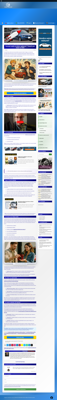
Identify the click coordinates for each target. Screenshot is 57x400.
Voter (39, 60)
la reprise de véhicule (18, 100)
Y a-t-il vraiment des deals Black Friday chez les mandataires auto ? (45, 67)
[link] (2, 23)
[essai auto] (45, 156)
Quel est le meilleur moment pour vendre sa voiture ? (16, 332)
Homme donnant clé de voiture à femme (21, 263)
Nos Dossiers (41, 144)
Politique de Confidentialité (18, 397)
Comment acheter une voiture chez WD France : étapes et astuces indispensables (44, 110)
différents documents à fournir (30, 134)
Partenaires (9, 397)
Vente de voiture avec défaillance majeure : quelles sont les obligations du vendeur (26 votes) (44, 183)
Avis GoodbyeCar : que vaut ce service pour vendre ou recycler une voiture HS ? (45, 70)
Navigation (5, 397)
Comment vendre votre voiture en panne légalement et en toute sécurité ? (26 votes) (44, 179)
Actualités (40, 116)
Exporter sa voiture (42, 218)
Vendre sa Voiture (41, 219)
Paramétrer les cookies (31, 397)
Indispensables (41, 138)
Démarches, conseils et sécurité (44, 135)
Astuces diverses (41, 119)
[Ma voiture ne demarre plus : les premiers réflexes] (45, 88)
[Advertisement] (28, 15)
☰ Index (20, 49)
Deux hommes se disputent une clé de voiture (20, 80)
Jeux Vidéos (41, 141)
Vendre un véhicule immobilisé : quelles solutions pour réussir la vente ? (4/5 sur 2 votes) (45, 198)
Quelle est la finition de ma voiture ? (19, 229)
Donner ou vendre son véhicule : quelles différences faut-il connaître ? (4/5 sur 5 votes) (45, 192)
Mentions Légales (25, 397)
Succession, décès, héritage (43, 147)
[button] (5, 345)
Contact (13, 397)
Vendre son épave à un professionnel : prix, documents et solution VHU (44, 86)
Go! (50, 154)
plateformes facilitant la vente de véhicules (11, 281)
